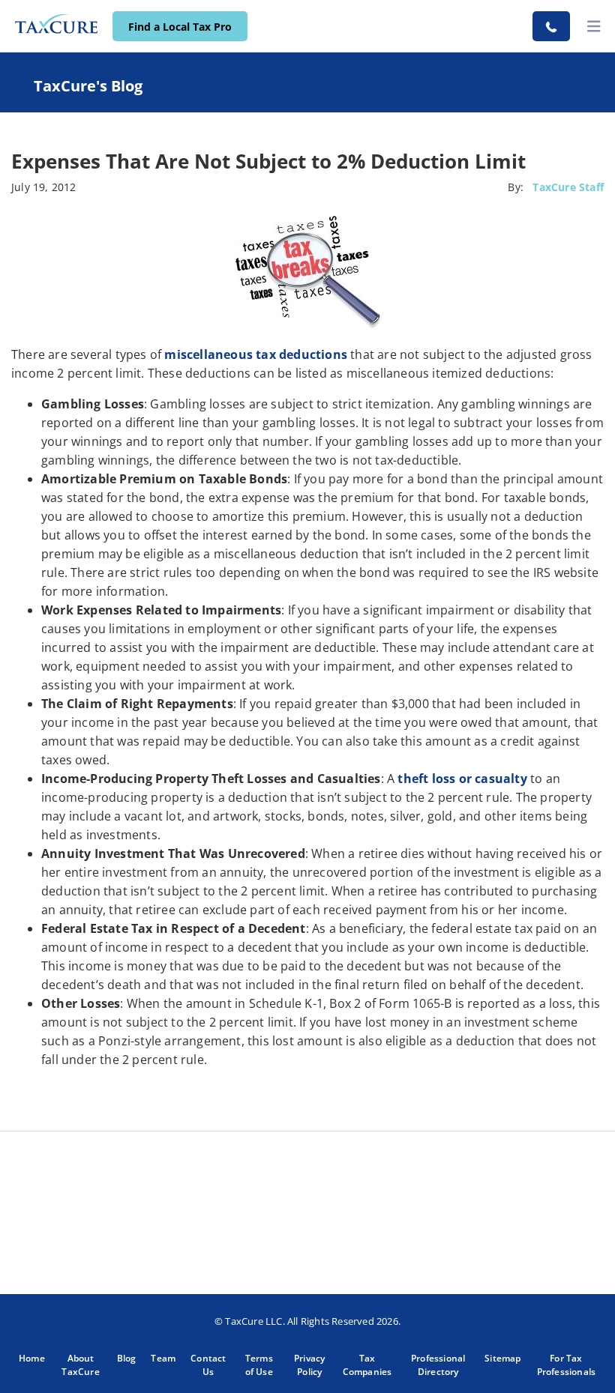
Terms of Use (259, 1365)
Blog (126, 1358)
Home (32, 1358)
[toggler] (594, 26)
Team (163, 1358)
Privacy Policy (309, 1365)
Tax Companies (367, 1365)
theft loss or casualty (462, 778)
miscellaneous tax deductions (255, 354)
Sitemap (502, 1358)
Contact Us (208, 1365)
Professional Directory (438, 1365)
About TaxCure (80, 1365)
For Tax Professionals (566, 1365)
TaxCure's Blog (88, 86)
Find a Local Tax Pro (180, 26)
